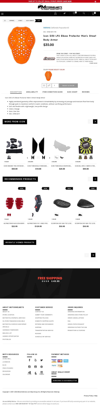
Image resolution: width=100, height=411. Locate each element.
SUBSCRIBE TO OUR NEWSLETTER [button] (65, 381)
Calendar (6, 374)
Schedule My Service (42, 336)
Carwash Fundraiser (10, 330)
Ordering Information (76, 311)
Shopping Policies (41, 318)
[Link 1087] (29, 360)
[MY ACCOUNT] (55, 13)
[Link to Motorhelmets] (50, 7)
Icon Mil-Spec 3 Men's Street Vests (85, 166)
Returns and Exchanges (44, 324)
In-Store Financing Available (14, 321)
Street (20, 20)
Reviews (38, 333)
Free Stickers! (8, 368)
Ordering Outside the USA (77, 327)
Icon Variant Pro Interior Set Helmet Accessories (14, 166)
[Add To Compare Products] (49, 85)
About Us (6, 311)
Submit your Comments (43, 315)
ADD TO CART (68, 231)
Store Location (8, 315)
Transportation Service (44, 330)
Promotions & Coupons (76, 330)
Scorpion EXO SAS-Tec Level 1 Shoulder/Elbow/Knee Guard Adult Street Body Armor (62, 223)
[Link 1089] (41, 360)
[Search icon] (82, 13)
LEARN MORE (93, 63)
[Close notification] (95, 1)
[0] (74, 14)
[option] (14, 152)
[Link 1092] (41, 366)
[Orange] (48, 76)
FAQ (69, 321)
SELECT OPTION (20, 173)
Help (95, 396)
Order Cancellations (76, 318)
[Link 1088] (35, 360)
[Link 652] (4, 20)
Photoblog (7, 339)
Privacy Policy (88, 396)
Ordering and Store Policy (78, 315)
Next (95, 76)
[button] (93, 14)
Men (39, 20)
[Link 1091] (35, 366)
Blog (4, 365)
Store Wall (7, 358)
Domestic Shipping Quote (44, 321)
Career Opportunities (11, 336)
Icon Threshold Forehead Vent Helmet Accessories (38, 166)
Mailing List (7, 333)
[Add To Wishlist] (44, 85)
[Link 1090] (29, 366)
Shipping (38, 327)
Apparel (11, 20)
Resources (7, 371)
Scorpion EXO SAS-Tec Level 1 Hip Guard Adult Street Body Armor (85, 223)
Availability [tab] (32, 92)
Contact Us (39, 311)
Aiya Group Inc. (35, 392)
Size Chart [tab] (72, 92)
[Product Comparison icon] (64, 14)
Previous (43, 76)
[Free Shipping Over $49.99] (50, 279)
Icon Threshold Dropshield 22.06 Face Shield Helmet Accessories (62, 166)
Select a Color (68, 85)
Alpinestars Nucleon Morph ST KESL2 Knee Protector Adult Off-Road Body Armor (14, 223)
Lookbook (6, 362)
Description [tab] (16, 92)
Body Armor (30, 20)
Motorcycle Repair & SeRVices (14, 318)
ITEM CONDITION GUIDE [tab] (52, 92)
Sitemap (56, 392)
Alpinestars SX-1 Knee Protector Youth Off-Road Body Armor (38, 223)
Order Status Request (76, 324)
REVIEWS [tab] (86, 92)
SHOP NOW (67, 1)
